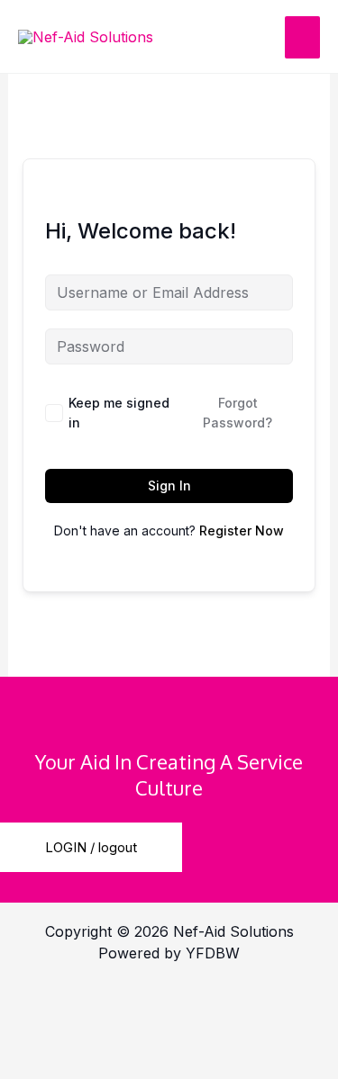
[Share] (234, 998)
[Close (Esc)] (45, 1030)
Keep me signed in (119, 412)
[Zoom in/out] (45, 998)
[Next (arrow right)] (140, 1063)
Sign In (169, 485)
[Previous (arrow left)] (45, 1063)
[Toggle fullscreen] (140, 998)
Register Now (241, 530)
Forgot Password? (237, 412)
